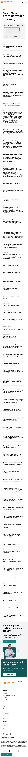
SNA (18, 25)
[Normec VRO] (6, 2)
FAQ (4, 706)
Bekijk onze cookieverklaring (17, 747)
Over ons (5, 693)
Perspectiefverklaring (13, 29)
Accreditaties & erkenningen (9, 695)
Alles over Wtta (6, 713)
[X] (13, 734)
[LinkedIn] (3, 734)
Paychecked (17, 32)
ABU (11, 36)
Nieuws (4, 711)
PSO (6, 29)
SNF (22, 25)
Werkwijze (5, 697)
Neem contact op (10, 641)
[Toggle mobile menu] (26, 2)
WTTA (15, 36)
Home (4, 5)
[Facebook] (10, 734)
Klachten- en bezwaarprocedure (9, 708)
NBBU (6, 36)
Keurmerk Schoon (8, 32)
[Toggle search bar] (22, 2)
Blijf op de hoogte (10, 674)
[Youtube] (7, 734)
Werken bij (5, 699)
